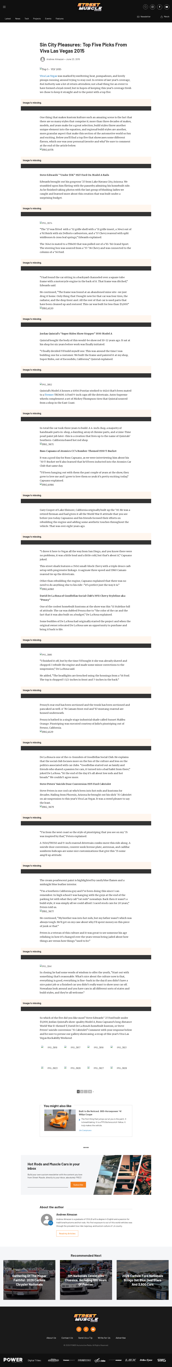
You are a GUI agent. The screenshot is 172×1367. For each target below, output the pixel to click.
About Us (51, 1337)
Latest (8, 18)
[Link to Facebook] (159, 7)
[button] (86, 69)
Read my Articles (67, 1233)
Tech (27, 18)
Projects (37, 18)
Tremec (49, 394)
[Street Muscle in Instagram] (78, 1329)
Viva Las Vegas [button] (48, 76)
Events (48, 18)
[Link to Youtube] (166, 7)
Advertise (121, 1337)
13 (90, 1091)
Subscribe (78, 1184)
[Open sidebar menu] (4, 7)
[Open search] (145, 6)
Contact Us (67, 1337)
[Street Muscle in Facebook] (86, 1329)
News (17, 18)
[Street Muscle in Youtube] (93, 1329)
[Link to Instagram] (152, 7)
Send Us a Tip (85, 1337)
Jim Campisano (85, 1130)
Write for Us (104, 1337)
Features (60, 18)
